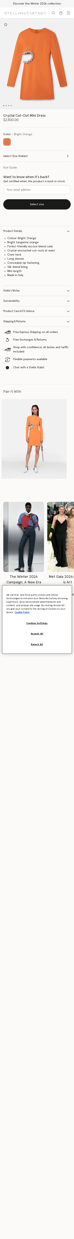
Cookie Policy (22, 612)
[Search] (53, 13)
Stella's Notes (11, 290)
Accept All (37, 634)
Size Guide (10, 167)
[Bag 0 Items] (61, 13)
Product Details (12, 231)
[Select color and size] (5, 24)
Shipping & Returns (14, 321)
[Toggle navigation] (68, 13)
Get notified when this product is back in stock (34, 181)
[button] (37, 63)
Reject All (37, 644)
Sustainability (11, 301)
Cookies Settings (37, 623)
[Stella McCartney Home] (25, 13)
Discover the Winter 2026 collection (37, 3)
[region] (37, 619)
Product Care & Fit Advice (18, 311)
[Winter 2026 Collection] (23, 537)
